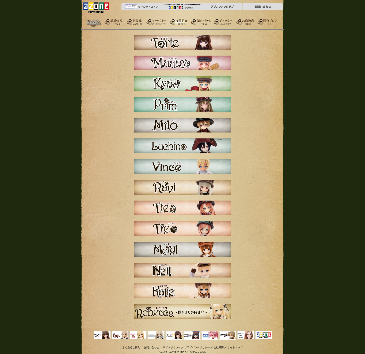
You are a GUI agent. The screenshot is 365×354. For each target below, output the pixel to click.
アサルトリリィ (227, 335)
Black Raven (156, 335)
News (115, 22)
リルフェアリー (120, 335)
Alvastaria (94, 23)
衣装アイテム (205, 22)
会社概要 (219, 347)
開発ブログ (272, 22)
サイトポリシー (172, 347)
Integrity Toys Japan (245, 335)
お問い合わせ (151, 347)
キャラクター (160, 22)
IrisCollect (174, 335)
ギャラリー (227, 22)
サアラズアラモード (138, 335)
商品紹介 (183, 22)
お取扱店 (250, 22)
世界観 (138, 22)
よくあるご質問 (131, 347)
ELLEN (192, 335)
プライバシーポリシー (197, 347)
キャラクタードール (210, 335)
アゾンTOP (263, 335)
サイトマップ (235, 347)
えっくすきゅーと (102, 335)
